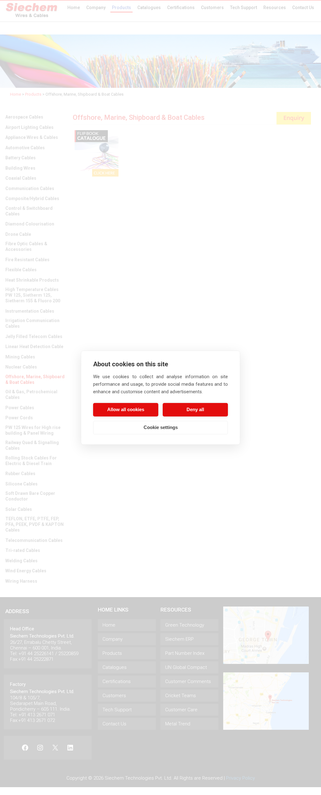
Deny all (195, 409)
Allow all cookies (125, 409)
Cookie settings (161, 427)
